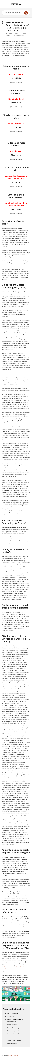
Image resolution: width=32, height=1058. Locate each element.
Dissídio (16, 4)
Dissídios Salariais (13, 1055)
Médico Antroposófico (13, 1034)
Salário (10, 33)
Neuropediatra (11, 1037)
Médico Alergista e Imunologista (16, 1031)
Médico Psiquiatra (12, 1013)
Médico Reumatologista (14, 1028)
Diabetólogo (10, 1016)
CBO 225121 (17, 33)
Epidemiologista (12, 1043)
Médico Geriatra (12, 1025)
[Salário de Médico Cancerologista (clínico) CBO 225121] (16, 1001)
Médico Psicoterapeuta (14, 1040)
